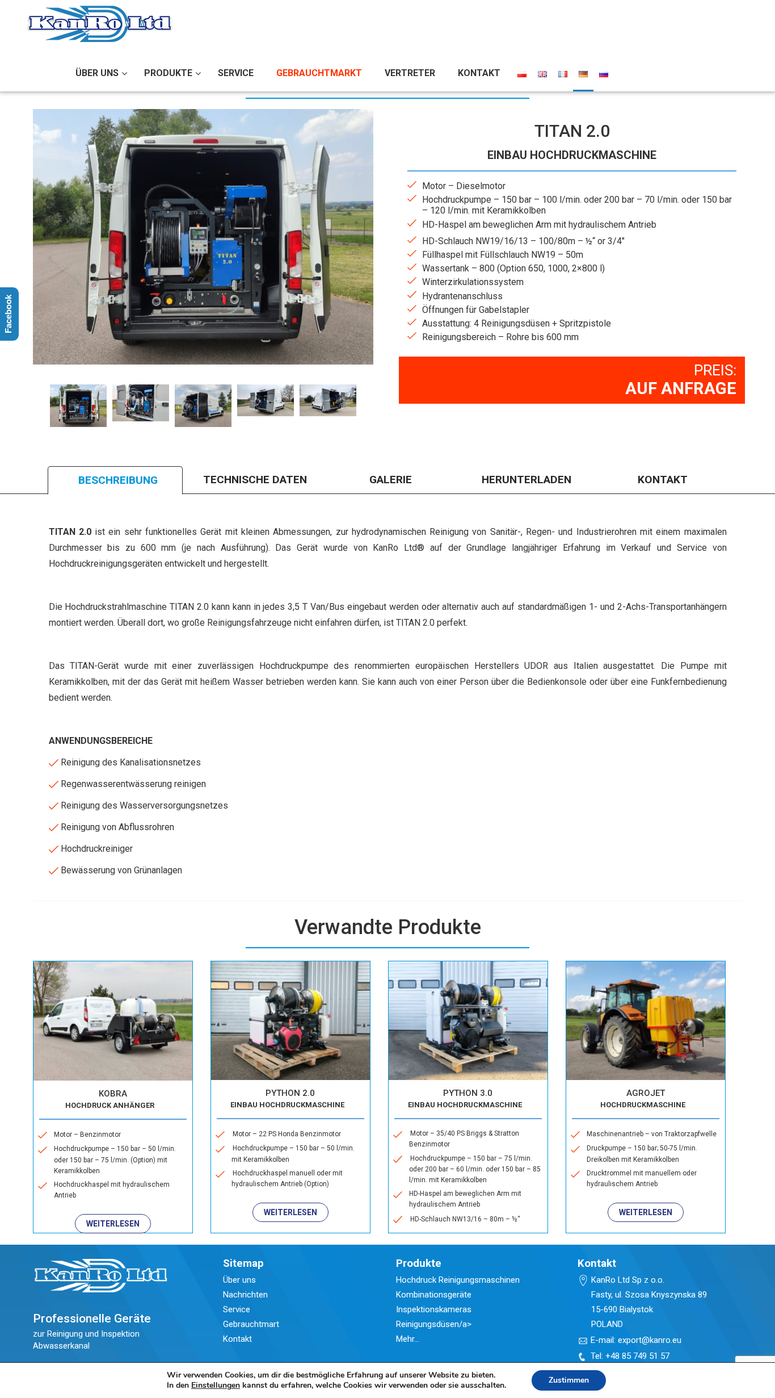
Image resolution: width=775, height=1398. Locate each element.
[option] (78, 405)
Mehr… (407, 1339)
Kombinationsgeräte (433, 1295)
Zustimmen (569, 1380)
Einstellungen (215, 1385)
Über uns (239, 1280)
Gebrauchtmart (251, 1324)
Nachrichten (245, 1295)
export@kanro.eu (649, 1340)
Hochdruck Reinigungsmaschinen (458, 1280)
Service (236, 1309)
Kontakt (237, 1339)
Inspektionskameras (433, 1309)
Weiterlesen (113, 1223)
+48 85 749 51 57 (637, 1356)
